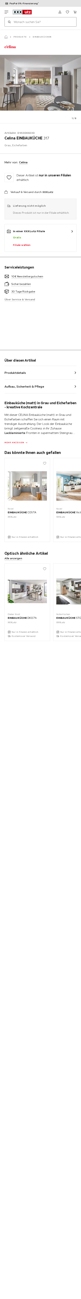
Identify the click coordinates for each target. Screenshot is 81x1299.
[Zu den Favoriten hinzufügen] (9, 177)
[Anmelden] (60, 12)
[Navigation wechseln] (6, 12)
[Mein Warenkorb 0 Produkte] (75, 12)
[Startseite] (6, 36)
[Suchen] (9, 21)
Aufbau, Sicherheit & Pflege (24, 386)
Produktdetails (15, 373)
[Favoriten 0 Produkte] (67, 12)
